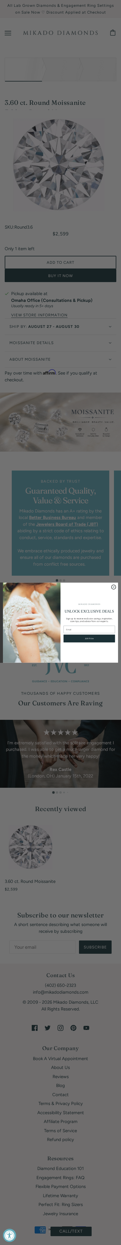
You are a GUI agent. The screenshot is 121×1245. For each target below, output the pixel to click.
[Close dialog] (113, 587)
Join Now (89, 638)
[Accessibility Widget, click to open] (9, 1235)
